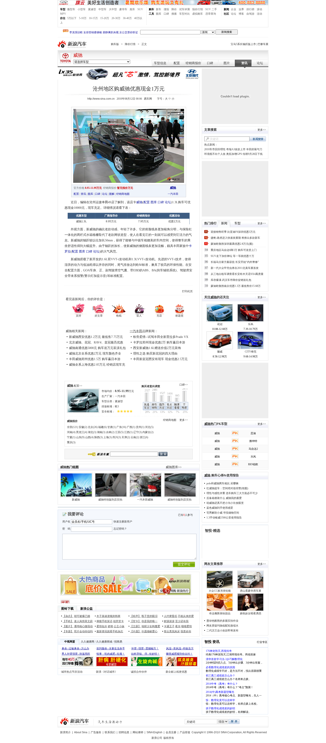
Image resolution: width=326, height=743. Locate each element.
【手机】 (68, 621)
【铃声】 (135, 616)
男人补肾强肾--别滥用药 (76, 653)
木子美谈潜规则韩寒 (108, 616)
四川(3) (116, 437)
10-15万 (93, 18)
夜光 (178, 626)
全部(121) (72, 427)
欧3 (117, 406)
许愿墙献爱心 (149, 631)
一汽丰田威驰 (145, 499)
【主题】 (135, 626)
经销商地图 (123, 193)
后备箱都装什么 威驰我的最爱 (224, 498)
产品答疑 (185, 732)
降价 (174, 9)
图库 (158, 13)
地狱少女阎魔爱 (150, 626)
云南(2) (135, 437)
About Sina (80, 732)
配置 (177, 63)
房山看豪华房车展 (250, 590)
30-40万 (127, 18)
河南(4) (71, 432)
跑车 (132, 9)
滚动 (259, 9)
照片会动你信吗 (83, 631)
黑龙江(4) (81, 432)
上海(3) (107, 437)
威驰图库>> (174, 467)
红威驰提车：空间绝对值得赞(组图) (227, 488)
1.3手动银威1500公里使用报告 (224, 517)
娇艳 (110, 626)
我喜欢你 (186, 631)
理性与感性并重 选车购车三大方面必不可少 (232, 493)
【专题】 (68, 631)
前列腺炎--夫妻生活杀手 (110, 648)
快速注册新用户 (123, 521)
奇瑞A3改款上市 (235, 149)
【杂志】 (68, 616)
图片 (227, 63)
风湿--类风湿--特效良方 (180, 648)
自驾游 (250, 13)
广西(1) (131, 427)
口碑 (166, 13)
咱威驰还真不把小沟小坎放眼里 (225, 503)
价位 (62, 18)
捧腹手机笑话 (104, 621)
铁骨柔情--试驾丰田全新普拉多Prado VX (160, 337)
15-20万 (104, 18)
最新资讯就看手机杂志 (109, 631)
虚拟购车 (197, 13)
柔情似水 (101, 626)
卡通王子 (169, 626)
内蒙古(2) (147, 432)
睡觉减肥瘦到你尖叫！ (179, 653)
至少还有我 (182, 621)
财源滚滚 (169, 621)
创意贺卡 (118, 621)
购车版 (115, 44)
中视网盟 (69, 641)
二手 (214, 9)
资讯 (244, 63)
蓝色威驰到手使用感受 (219, 507)
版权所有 (168, 737)
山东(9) (80, 437)
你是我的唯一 (149, 621)
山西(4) (89, 437)
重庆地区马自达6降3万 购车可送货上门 (234, 250)
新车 (158, 9)
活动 (259, 13)
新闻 (226, 9)
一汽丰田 (173, 193)
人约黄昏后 (170, 616)
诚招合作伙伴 (139, 671)
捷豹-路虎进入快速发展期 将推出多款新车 (235, 237)
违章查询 (210, 13)
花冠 (219, 324)
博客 (241, 13)
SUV (140, 9)
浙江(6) (144, 437)
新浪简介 (65, 732)
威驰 (77, 55)
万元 (124, 391)
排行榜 (250, 9)
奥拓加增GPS (234, 154)
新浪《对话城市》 (106, 671)
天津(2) (126, 437)
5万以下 (72, 18)
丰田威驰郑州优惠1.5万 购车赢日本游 (94, 359)
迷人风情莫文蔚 (83, 621)
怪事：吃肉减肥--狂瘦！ (110, 653)
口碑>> (183, 384)
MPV (63, 13)
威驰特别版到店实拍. (110, 499)
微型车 (71, 9)
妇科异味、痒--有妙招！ (145, 653)
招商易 (118, 641)
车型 (62, 9)
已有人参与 (185, 514)
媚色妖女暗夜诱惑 (250, 613)
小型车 (82, 9)
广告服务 (96, 732)
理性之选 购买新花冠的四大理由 (155, 353)
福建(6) (102, 427)
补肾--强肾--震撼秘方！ (145, 648)
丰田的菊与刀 (254, 149)
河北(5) (149, 427)
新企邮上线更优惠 (176, 671)
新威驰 (76, 499)
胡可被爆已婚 (82, 616)
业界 (241, 9)
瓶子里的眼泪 (149, 616)
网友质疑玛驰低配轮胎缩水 (222, 625)
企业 (233, 9)
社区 (226, 13)
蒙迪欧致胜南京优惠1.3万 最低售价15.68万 (236, 286)
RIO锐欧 (253, 464)
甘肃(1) (111, 427)
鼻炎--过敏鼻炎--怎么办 (75, 648)
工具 (151, 13)
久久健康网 (87, 641)
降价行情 (130, 44)
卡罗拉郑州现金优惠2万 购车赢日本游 (159, 342)
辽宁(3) (137, 432)
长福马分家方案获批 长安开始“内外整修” (235, 262)
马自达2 (253, 448)
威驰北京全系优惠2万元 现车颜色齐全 (95, 353)
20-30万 (116, 18)
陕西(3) (98, 437)
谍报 (166, 9)
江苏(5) (119, 432)
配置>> (78, 385)
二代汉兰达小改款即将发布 (222, 630)
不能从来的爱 (186, 616)
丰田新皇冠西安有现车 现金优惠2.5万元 (160, 359)
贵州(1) (140, 427)
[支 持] (78, 308)
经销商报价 (193, 63)
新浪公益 (86, 608)
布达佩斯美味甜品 (219, 613)
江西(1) (128, 432)
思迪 (253, 433)
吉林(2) (110, 432)
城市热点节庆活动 (71, 671)
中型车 (102, 9)
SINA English (154, 732)
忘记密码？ (120, 528)
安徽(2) (83, 427)
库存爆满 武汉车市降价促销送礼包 (231, 280)
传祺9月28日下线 (253, 154)
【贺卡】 (135, 621)
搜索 (174, 13)
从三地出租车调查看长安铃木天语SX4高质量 (237, 274)
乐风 (250, 324)
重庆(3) (71, 442)
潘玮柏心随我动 (83, 626)
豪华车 (123, 9)
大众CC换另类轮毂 (220, 590)
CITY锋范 (250, 351)
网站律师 (138, 732)
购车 (151, 9)
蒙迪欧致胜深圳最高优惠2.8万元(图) (232, 243)
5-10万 (82, 18)
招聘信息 (124, 732)
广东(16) (121, 427)
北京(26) (93, 427)
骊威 (219, 351)
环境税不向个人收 (215, 154)
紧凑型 (92, 9)
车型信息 (160, 63)
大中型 (113, 9)
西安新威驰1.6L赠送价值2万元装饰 (157, 348)
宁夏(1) (71, 437)
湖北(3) (92, 432)
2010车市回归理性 (215, 149)
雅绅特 (253, 441)
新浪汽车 (72, 44)
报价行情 (197, 9)
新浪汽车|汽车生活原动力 (110, 722)
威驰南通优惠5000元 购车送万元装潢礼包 (97, 348)
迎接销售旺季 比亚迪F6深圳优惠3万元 (233, 231)
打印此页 (187, 291)
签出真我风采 (172, 631)
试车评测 (184, 9)
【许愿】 (135, 631)
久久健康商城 (104, 641)
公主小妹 (119, 626)
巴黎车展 (263, 44)
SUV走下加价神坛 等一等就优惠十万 (232, 256)
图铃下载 (67, 608)
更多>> (183, 420)
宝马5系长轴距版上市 (243, 44)
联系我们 (110, 732)
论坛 (233, 13)
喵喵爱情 (186, 626)
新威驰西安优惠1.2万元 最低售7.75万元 (96, 337)
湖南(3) (101, 432)
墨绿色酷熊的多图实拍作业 (222, 620)
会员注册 (171, 732)
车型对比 (184, 13)
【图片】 (68, 626)
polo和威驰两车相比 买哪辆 (222, 483)
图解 (111, 193)
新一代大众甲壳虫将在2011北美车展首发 (235, 268)
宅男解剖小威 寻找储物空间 (222, 512)
